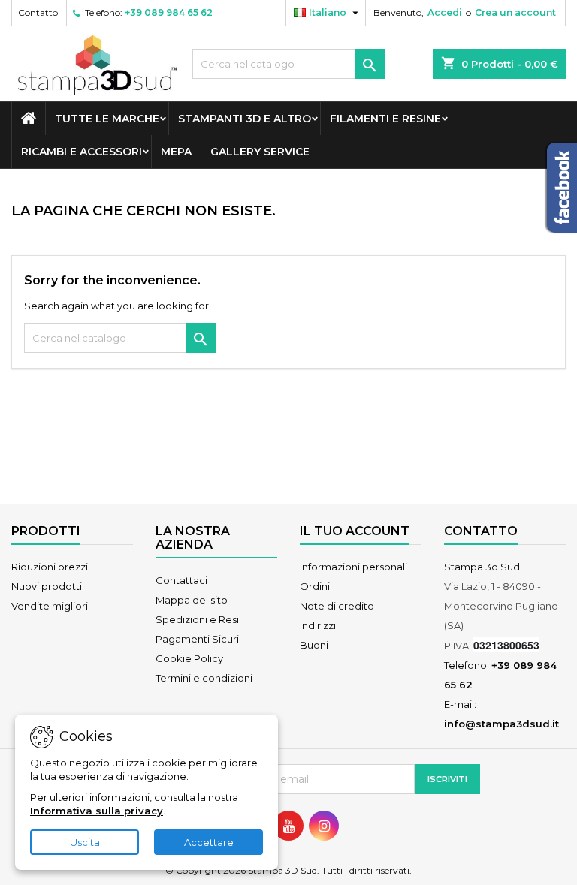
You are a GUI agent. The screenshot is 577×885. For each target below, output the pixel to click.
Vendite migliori (49, 606)
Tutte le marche (107, 118)
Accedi (444, 12)
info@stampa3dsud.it (501, 724)
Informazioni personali (353, 567)
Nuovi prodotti (46, 586)
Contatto (38, 12)
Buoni (314, 645)
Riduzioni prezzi (49, 567)
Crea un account (515, 12)
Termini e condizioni (204, 678)
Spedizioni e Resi (197, 619)
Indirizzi (318, 625)
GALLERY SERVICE (260, 151)
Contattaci (181, 580)
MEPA (176, 151)
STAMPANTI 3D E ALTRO (244, 118)
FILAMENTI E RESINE (385, 118)
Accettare (209, 842)
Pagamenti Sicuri (197, 639)
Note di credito (337, 606)
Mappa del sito (192, 600)
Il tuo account (354, 531)
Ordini (315, 586)
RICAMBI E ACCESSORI (81, 151)
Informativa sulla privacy (96, 811)
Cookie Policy (189, 658)
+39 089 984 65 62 (169, 12)
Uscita (85, 842)
